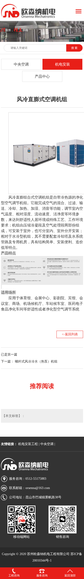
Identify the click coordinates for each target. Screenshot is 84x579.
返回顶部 (70, 575)
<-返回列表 (70, 334)
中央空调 (21, 64)
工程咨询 (14, 575)
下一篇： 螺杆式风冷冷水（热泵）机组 (29, 361)
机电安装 (62, 64)
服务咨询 (42, 575)
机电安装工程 (28, 444)
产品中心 (42, 76)
